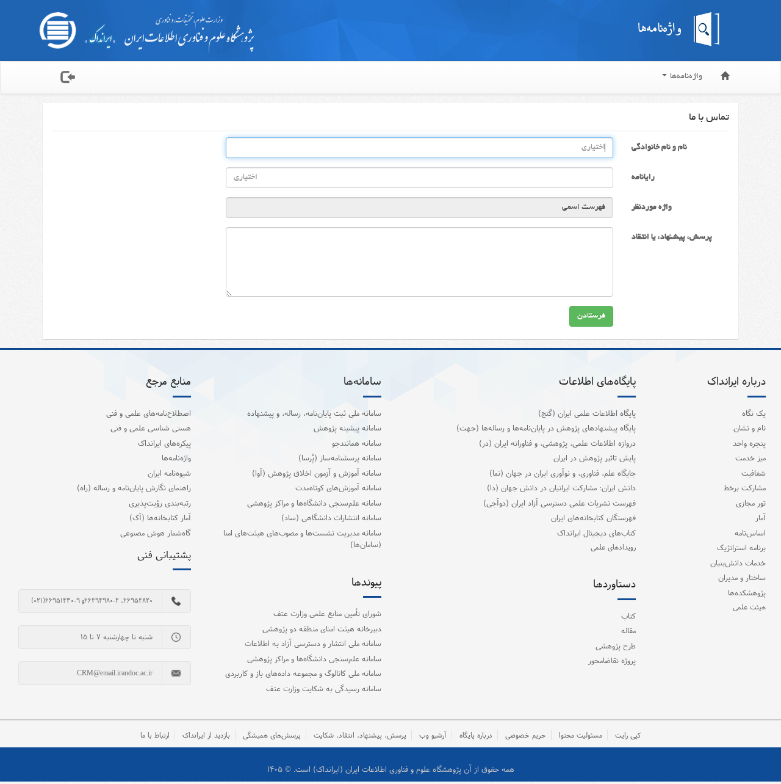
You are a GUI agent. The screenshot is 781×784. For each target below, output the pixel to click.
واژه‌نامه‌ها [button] (685, 77)
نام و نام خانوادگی (659, 147)
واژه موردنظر (652, 207)
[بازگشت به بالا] (756, 750)
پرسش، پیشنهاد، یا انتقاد (672, 237)
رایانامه (643, 177)
